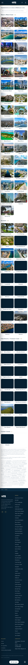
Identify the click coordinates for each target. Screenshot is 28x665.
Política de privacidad (6, 650)
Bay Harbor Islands (19, 604)
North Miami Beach (19, 511)
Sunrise (25, 471)
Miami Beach (18, 546)
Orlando (17, 517)
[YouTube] (5, 512)
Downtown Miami (19, 498)
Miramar (17, 611)
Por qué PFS (4, 645)
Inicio (2, 489)
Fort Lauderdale (18, 502)
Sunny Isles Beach (14, 466)
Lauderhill (17, 535)
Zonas (2, 643)
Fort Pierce (21, 484)
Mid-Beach (17, 540)
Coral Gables (18, 555)
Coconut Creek (14, 472)
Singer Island (15, 481)
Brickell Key (9, 460)
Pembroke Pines (18, 533)
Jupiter (23, 476)
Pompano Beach (19, 526)
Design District (8, 463)
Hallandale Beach (19, 509)
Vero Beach (17, 635)
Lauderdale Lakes (19, 568)
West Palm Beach (19, 513)
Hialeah (16, 553)
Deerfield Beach (17, 470)
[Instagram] (2, 512)
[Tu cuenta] (22, 2)
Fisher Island (21, 465)
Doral (16, 551)
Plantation (17, 560)
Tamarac (17, 544)
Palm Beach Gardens (15, 477)
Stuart (2, 484)
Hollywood (17, 504)
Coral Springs (18, 562)
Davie (16, 613)
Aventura (17, 506)
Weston (9, 471)
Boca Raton (17, 522)
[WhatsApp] (25, 662)
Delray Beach (14, 475)
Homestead (8, 469)
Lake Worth (22, 482)
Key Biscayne (18, 557)
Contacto (3, 647)
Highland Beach (4, 482)
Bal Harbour (18, 600)
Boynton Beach (7, 476)
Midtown (17, 577)
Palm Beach (18, 620)
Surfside (17, 602)
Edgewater (17, 575)
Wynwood (17, 582)
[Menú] (2, 2)
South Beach (18, 515)
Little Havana (6, 465)
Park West (17, 591)
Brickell (16, 500)
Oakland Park (18, 617)
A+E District (17, 593)
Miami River (17, 597)
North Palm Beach (19, 624)
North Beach (18, 542)
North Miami (18, 549)
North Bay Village (19, 606)
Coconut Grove (18, 580)
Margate (17, 566)
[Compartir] (25, 2)
